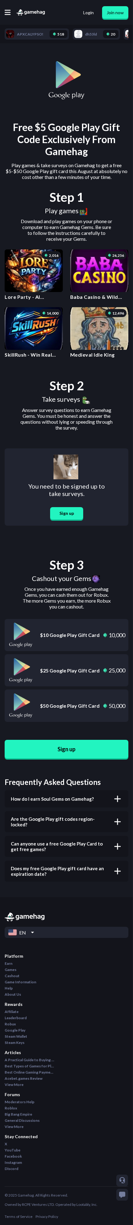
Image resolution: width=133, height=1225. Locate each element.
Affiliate (12, 1011)
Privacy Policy (47, 1216)
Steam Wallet (16, 1036)
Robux (10, 1024)
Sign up (66, 513)
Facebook (13, 1156)
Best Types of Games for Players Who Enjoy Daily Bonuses (29, 1066)
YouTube (12, 1150)
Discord (11, 1168)
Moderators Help (19, 1102)
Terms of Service (18, 1216)
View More (14, 1084)
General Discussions (22, 1120)
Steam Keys (14, 1042)
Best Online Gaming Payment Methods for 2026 (29, 1072)
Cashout (12, 975)
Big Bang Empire (18, 1114)
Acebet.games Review (23, 1078)
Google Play (15, 1030)
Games (10, 969)
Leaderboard (16, 1017)
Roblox (11, 1108)
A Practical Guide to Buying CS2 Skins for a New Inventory (29, 1060)
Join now (115, 12)
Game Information (20, 982)
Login (88, 12)
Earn (8, 963)
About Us (13, 994)
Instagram (13, 1162)
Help (9, 988)
